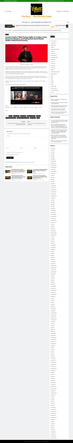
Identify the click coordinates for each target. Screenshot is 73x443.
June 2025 (52, 177)
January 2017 (53, 360)
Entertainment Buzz (54, 57)
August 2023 (53, 222)
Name (7, 148)
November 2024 (53, 191)
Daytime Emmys (54, 55)
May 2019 (52, 302)
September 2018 (53, 319)
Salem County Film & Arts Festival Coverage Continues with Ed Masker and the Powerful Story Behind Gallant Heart (59, 121)
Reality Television (54, 73)
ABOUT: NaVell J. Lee (26, 22)
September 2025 (53, 171)
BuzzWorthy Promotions (55, 49)
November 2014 (53, 413)
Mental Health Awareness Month (23, 117)
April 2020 (52, 282)
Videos (52, 92)
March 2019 (53, 306)
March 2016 (53, 380)
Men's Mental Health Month (11, 117)
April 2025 (52, 181)
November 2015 (53, 388)
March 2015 (53, 405)
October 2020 (53, 269)
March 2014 (53, 429)
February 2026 (53, 161)
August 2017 (53, 345)
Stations (52, 82)
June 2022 (52, 239)
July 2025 (52, 175)
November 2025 (53, 167)
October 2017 (53, 341)
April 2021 (52, 257)
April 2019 (52, 304)
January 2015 (53, 409)
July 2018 (52, 323)
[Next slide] (68, 0)
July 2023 (52, 224)
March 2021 (53, 259)
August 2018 (53, 321)
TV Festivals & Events (54, 90)
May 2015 (52, 401)
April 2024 (52, 206)
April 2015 (52, 403)
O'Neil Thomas (32, 117)
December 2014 (53, 411)
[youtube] (10, 11)
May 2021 (52, 255)
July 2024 (52, 200)
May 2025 (52, 179)
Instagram (32, 81)
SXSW (52, 84)
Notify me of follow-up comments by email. (14, 152)
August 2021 (53, 249)
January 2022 (53, 247)
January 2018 (53, 335)
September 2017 (53, 343)
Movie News (53, 63)
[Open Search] (66, 22)
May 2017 (52, 351)
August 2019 (53, 296)
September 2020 (53, 271)
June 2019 (52, 300)
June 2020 (52, 278)
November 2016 (53, 364)
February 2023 (53, 230)
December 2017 (53, 337)
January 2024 (53, 212)
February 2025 (53, 185)
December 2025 (53, 165)
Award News (53, 43)
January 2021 (53, 263)
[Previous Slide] (66, 0)
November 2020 (53, 267)
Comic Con (53, 51)
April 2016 (52, 378)
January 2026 (53, 163)
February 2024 (53, 210)
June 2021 (52, 253)
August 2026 (53, 148)
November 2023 (53, 216)
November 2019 (53, 290)
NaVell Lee (7, 42)
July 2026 (52, 150)
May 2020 (52, 280)
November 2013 (53, 438)
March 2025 (53, 183)
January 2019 (53, 310)
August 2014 (53, 419)
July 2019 (52, 298)
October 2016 (53, 366)
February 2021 (53, 261)
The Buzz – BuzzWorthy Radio (36, 16)
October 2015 (53, 390)
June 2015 (52, 399)
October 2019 (53, 292)
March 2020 (53, 284)
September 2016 (53, 368)
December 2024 (53, 189)
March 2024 (53, 208)
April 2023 (52, 226)
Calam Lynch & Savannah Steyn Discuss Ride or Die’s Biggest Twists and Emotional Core (40, 177)
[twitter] (7, 11)
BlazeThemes (46, 441)
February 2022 (53, 245)
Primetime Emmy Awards (55, 71)
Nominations (53, 67)
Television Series (54, 88)
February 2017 (53, 358)
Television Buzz (53, 86)
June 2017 (52, 349)
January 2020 (53, 288)
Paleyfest (52, 69)
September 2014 (53, 417)
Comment (8, 135)
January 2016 (53, 384)
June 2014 (52, 423)
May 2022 (52, 241)
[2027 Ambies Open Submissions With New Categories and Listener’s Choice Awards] (39, 27)
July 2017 (52, 347)
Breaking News (53, 45)
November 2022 (53, 232)
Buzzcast (7, 34)
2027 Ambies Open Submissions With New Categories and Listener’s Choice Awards (57, 25)
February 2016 (53, 382)
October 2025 (53, 169)
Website (35, 148)
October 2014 (53, 415)
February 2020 (53, 286)
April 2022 (52, 243)
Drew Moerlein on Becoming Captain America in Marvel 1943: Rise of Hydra (40, 170)
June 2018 (52, 325)
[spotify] (8, 11)
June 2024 (52, 202)
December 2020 (53, 265)
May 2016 (52, 376)
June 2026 (52, 152)
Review (52, 75)
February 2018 (53, 333)
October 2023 (53, 218)
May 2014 (52, 425)
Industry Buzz (53, 59)
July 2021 (52, 251)
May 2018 (52, 327)
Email (21, 148)
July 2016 (52, 372)
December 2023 (53, 214)
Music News (53, 65)
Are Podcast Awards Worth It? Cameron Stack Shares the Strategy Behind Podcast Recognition (18, 177)
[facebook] (4, 11)
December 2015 (53, 386)
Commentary (53, 53)
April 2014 (52, 427)
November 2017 (53, 339)
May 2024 (52, 204)
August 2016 (53, 370)
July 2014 (52, 421)
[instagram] (6, 11)
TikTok (25, 81)
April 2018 (52, 329)
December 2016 (53, 362)
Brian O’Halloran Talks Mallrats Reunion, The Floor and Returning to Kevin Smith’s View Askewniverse (18, 170)
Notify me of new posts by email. (13, 154)
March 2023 (53, 228)
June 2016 (52, 374)
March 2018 (53, 331)
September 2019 (53, 294)
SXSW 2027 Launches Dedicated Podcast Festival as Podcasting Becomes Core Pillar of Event (19, 25)
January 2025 (53, 187)
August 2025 (53, 173)
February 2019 (53, 308)
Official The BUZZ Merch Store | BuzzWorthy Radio (41, 22)
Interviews (52, 61)
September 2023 (53, 220)
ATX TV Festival (53, 41)
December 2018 (53, 312)
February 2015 (53, 407)
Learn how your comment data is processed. (27, 162)
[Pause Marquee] (67, 26)
